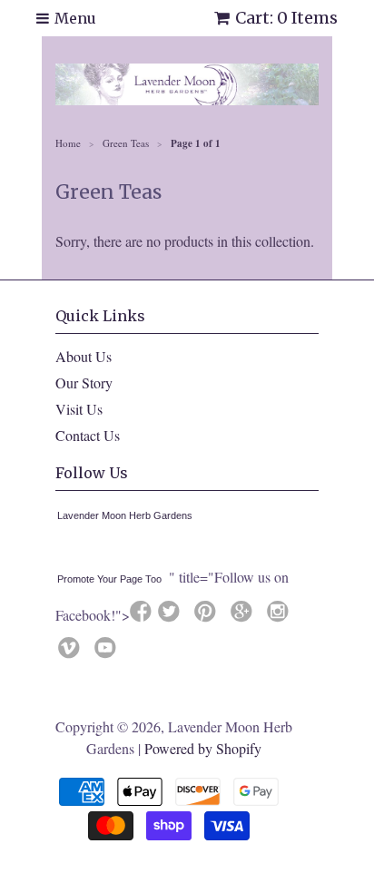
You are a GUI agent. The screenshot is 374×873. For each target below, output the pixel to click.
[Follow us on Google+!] (244, 616)
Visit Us (79, 408)
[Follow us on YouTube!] (108, 652)
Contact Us (87, 435)
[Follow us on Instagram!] (280, 616)
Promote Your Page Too (109, 579)
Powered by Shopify (202, 748)
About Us (83, 356)
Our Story (84, 382)
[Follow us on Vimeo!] (71, 652)
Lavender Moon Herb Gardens (124, 515)
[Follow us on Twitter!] (171, 616)
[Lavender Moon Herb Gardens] (61, 550)
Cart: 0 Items (286, 17)
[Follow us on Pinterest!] (207, 616)
